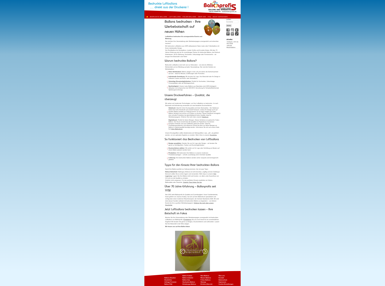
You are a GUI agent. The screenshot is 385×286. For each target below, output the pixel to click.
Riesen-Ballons (206, 278)
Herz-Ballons (205, 275)
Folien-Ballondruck (176, 129)
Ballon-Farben (187, 275)
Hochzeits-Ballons (188, 282)
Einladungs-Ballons (189, 284)
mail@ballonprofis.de (229, 11)
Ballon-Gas (186, 280)
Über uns (202, 17)
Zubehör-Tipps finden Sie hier (192, 182)
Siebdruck (205, 117)
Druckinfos (213, 135)
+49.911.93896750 (215, 11)
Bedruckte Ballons (158, 17)
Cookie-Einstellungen (226, 284)
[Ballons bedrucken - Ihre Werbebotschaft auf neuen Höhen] (147, 17)
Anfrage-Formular (170, 282)
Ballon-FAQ (168, 284)
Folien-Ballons (189, 17)
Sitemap (203, 282)
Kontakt (221, 278)
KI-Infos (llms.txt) (206, 284)
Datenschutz (223, 280)
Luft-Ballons (175, 17)
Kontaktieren (187, 219)
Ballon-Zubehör (187, 278)
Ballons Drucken (170, 278)
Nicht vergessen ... (221, 17)
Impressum (222, 282)
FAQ (209, 17)
